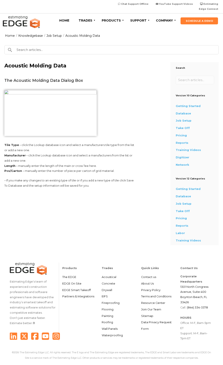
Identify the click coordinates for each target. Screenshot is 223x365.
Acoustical (109, 277)
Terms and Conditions (156, 296)
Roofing (107, 322)
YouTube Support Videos (175, 3)
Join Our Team (151, 309)
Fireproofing (111, 303)
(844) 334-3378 (197, 307)
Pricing (181, 135)
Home (10, 36)
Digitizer (182, 157)
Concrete (108, 283)
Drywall (107, 290)
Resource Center (153, 303)
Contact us (148, 277)
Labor (180, 233)
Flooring (107, 309)
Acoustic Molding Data (82, 36)
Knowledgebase (30, 36)
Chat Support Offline (134, 3)
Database (183, 113)
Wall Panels (110, 328)
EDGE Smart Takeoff (76, 290)
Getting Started (188, 106)
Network (182, 164)
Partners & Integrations (78, 296)
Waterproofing (112, 335)
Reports (182, 142)
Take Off (183, 128)
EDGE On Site (71, 283)
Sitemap (147, 316)
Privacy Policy (150, 290)
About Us (147, 283)
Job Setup (54, 36)
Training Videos (188, 150)
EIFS (105, 296)
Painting (107, 316)
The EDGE (69, 277)
